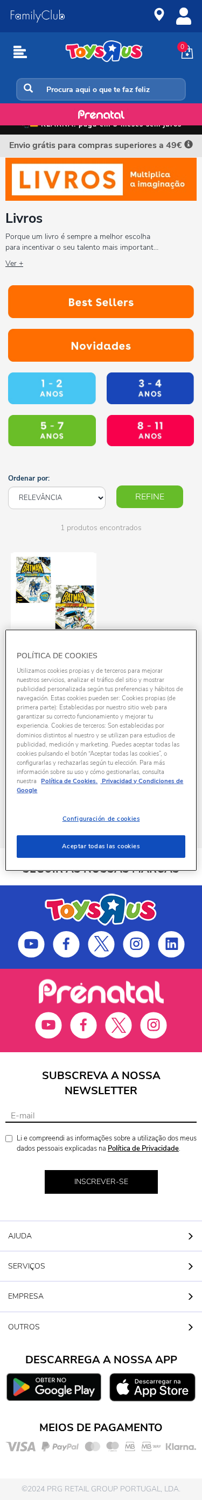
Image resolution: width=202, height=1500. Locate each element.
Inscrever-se (101, 1182)
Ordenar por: (29, 478)
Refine (149, 497)
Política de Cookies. (69, 781)
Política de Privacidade (143, 1148)
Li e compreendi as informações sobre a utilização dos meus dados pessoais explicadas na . (107, 1143)
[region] (101, 750)
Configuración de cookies (101, 818)
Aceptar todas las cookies (101, 846)
